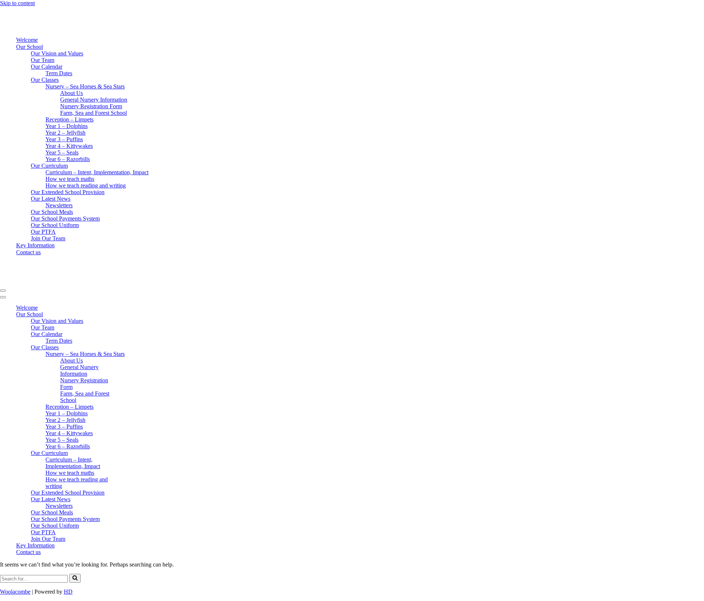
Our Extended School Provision (67, 192)
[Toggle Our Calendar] (128, 334)
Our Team (42, 60)
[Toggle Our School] (128, 315)
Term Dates (58, 73)
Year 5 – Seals (61, 152)
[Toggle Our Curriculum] (128, 453)
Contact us (28, 252)
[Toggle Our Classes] (128, 348)
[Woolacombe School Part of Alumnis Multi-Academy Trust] (46, 27)
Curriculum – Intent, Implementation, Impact (96, 172)
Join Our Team (48, 238)
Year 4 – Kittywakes (69, 146)
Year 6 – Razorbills (67, 159)
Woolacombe (15, 592)
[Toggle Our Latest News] (128, 499)
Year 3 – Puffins (64, 139)
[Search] (75, 578)
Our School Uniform (55, 225)
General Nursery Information (93, 99)
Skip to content (17, 3)
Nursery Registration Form (91, 106)
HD (68, 592)
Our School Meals (52, 212)
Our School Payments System (65, 218)
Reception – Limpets (69, 119)
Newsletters (59, 205)
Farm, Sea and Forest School (93, 113)
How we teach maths (69, 179)
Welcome (27, 40)
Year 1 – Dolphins (66, 126)
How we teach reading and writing (85, 185)
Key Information (35, 245)
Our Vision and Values (57, 53)
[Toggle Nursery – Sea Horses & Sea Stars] (128, 354)
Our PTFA (43, 232)
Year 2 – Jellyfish (65, 133)
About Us (71, 93)
